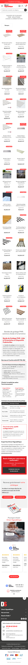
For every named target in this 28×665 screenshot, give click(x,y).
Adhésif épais (23, 406)
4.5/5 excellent (19, 586)
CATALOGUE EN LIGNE (20, 497)
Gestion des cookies (6, 648)
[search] (25, 10)
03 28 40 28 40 (11, 626)
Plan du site (23, 648)
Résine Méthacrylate (20, 389)
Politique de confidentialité (7, 646)
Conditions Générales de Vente (13, 644)
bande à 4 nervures (9, 431)
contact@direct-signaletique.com (14, 630)
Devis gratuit (10, 533)
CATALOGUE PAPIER (8, 497)
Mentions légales (15, 648)
